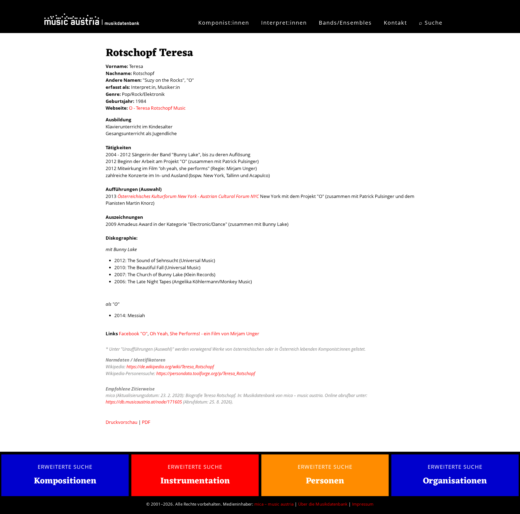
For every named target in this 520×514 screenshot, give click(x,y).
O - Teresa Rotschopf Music (157, 108)
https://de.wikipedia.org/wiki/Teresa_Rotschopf (170, 367)
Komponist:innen (223, 22)
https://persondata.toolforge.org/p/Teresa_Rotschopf (205, 373)
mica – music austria (274, 504)
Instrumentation (195, 481)
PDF (146, 422)
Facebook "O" (133, 333)
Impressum (363, 504)
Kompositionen (65, 481)
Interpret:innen (284, 22)
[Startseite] (92, 21)
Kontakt (395, 22)
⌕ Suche (431, 22)
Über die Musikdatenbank (323, 504)
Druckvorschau (121, 422)
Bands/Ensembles (345, 22)
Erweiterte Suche (65, 466)
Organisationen (455, 481)
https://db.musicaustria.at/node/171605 (144, 402)
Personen (325, 481)
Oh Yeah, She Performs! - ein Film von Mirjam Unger (204, 333)
